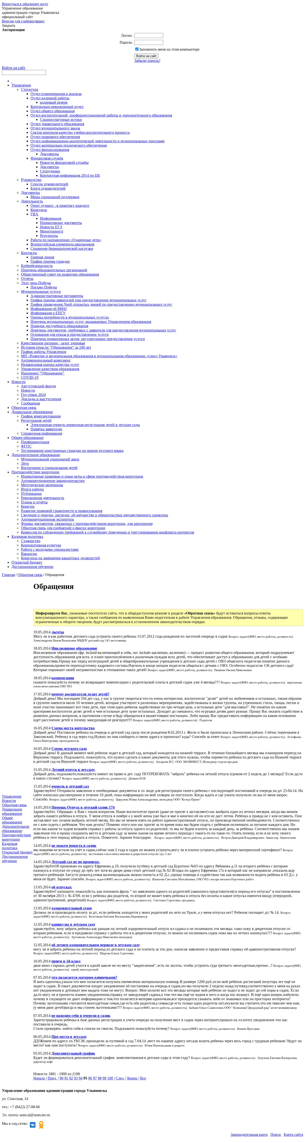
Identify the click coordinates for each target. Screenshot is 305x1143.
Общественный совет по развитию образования (60, 274)
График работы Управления (43, 352)
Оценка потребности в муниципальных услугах (69, 317)
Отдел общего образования (52, 111)
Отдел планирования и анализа (55, 94)
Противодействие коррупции (35, 472)
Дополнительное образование (35, 455)
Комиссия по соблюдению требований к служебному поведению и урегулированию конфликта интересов (107, 532)
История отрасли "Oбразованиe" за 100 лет (56, 347)
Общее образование (27, 438)
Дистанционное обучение (32, 567)
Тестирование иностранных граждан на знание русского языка (72, 451)
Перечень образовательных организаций (54, 270)
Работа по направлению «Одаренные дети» (65, 240)
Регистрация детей (36, 420)
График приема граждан (50, 261)
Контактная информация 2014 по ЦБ (70, 175)
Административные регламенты (56, 296)
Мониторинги (51, 231)
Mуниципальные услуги (41, 291)
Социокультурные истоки (61, 120)
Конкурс (28, 506)
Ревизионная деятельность (42, 498)
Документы (49, 154)
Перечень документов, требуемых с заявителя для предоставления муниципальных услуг (103, 330)
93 (76, 1078)
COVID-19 (29, 377)
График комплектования (41, 416)
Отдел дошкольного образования (57, 124)
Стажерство (30, 541)
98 (100, 1078)
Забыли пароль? (147, 61)
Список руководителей (49, 184)
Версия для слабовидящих (23, 21)
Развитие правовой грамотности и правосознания (61, 511)
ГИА (34, 214)
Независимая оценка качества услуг (50, 365)
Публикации (31, 493)
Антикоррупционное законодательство (53, 481)
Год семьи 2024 (33, 395)
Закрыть (8, 25)
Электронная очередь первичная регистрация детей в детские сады (85, 425)
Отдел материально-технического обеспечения (68, 145)
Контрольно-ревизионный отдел (56, 107)
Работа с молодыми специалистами (50, 549)
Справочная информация (41, 433)
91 (66, 1078)
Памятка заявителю (46, 429)
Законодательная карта (249, 1134)
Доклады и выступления (41, 399)
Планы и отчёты (34, 502)
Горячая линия (42, 257)
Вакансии (29, 554)
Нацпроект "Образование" (42, 373)
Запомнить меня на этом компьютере (169, 49)
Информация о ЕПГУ (48, 313)
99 (104, 1078)
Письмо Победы (43, 287)
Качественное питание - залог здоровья (53, 343)
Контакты (29, 253)
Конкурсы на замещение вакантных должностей (60, 558)
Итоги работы (32, 489)
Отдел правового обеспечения (55, 137)
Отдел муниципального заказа (55, 128)
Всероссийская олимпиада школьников (62, 244)
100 (110, 1078)
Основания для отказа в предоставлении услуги (69, 334)
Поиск (275, 1134)
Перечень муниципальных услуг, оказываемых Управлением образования (90, 322)
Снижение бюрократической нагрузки (61, 248)
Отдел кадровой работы (49, 98)
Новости (18, 382)
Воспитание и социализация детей (49, 468)
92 (71, 1078)
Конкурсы (38, 210)
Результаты (49, 236)
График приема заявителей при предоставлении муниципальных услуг (88, 300)
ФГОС (26, 446)
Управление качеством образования (50, 369)
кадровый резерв (53, 102)
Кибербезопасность (37, 266)
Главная (8, 575)
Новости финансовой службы (64, 162)
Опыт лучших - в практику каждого (59, 205)
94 (80, 1078)
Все (143, 1078)
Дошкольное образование (32, 412)
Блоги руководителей (48, 188)
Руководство (31, 180)
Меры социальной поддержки (54, 197)
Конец (132, 1078)
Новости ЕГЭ (51, 227)
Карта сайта (293, 1134)
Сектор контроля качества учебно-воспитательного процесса (80, 132)
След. (120, 1078)
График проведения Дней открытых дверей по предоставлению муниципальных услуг (101, 304)
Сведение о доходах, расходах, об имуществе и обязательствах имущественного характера (94, 515)
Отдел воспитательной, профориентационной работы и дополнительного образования (101, 115)
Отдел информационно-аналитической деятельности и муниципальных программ (97, 141)
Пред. (52, 1078)
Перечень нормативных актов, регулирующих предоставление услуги (87, 339)
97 (95, 1078)
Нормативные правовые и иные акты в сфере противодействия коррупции (82, 476)
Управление (21, 85)
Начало (39, 1078)
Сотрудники (50, 171)
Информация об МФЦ (48, 309)
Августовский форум (38, 386)
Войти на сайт (13, 68)
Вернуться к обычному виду (25, 4)
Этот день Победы (36, 283)
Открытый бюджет (26, 562)
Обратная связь (23, 408)
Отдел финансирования (49, 150)
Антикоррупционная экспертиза (47, 519)
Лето (25, 463)
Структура (29, 89)
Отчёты (27, 279)
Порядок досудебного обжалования (59, 326)
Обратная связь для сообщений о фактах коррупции (63, 528)
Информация (50, 218)
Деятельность (32, 201)
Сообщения (30, 403)
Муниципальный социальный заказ (50, 459)
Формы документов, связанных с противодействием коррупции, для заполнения (86, 524)
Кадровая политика (27, 536)
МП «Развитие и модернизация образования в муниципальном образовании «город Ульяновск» (99, 356)
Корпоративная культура (41, 545)
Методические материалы (42, 485)
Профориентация (35, 442)
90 (61, 1078)
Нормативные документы (61, 223)
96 (90, 1078)
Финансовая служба (46, 158)
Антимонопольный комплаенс (46, 360)
